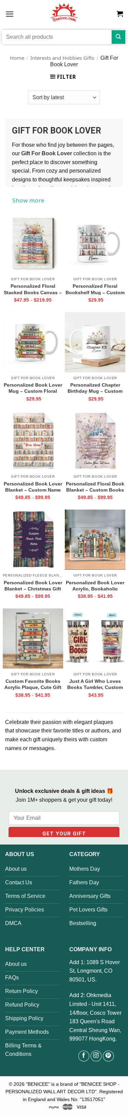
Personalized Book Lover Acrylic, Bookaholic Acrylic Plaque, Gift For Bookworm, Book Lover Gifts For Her (95, 585)
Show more (28, 200)
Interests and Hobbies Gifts (62, 57)
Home (17, 57)
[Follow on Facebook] (83, 1056)
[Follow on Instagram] (96, 1056)
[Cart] (120, 14)
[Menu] (9, 13)
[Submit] (118, 37)
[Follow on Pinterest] (108, 1056)
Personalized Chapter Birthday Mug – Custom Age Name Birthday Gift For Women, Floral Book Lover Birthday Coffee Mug (95, 388)
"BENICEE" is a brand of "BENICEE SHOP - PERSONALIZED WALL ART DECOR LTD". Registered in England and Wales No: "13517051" (64, 1091)
